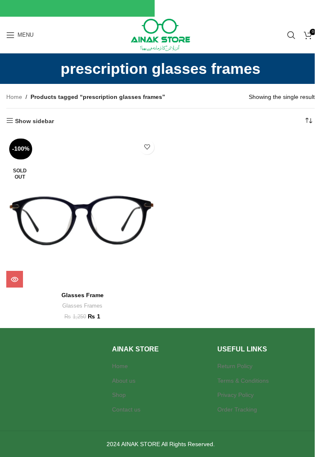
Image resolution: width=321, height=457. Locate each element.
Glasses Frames (82, 306)
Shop (119, 394)
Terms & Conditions (243, 380)
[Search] (291, 35)
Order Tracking (237, 409)
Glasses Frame (82, 295)
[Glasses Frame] (82, 212)
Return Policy (234, 366)
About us (123, 380)
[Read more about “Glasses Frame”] (14, 279)
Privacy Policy (235, 394)
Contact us (126, 409)
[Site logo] (160, 34)
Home (14, 96)
